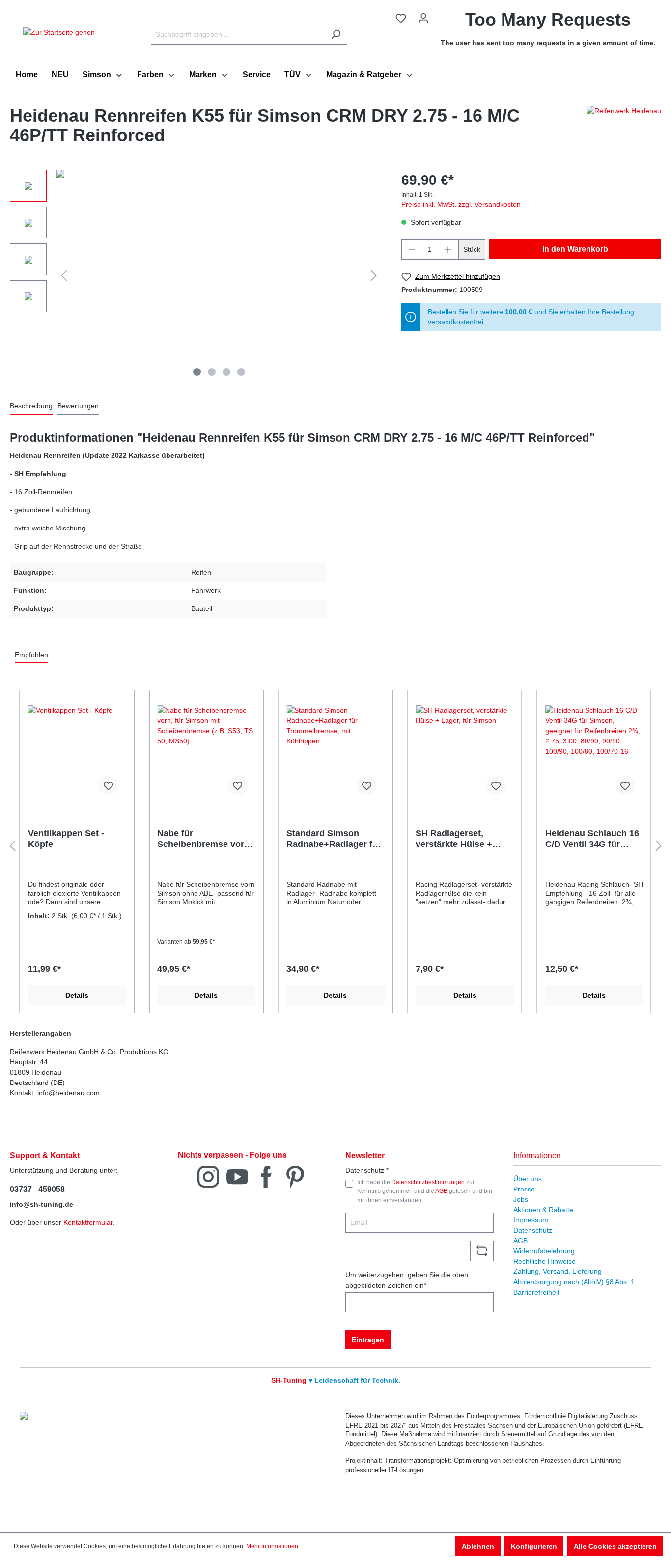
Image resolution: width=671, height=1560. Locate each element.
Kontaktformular (87, 1222)
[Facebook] (266, 1176)
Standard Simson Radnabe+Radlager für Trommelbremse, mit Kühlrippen (333, 838)
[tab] (31, 406)
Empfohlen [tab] (31, 655)
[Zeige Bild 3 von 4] (226, 372)
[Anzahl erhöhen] (448, 249)
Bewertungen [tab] (78, 406)
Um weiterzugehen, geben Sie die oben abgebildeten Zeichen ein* (406, 1280)
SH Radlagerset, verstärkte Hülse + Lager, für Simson (454, 838)
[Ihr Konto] (423, 18)
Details (76, 995)
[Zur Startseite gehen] (59, 32)
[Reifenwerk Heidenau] (624, 128)
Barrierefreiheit (536, 1292)
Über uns (527, 1179)
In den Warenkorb (575, 249)
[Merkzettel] (401, 18)
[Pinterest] (295, 1176)
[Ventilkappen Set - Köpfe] (77, 754)
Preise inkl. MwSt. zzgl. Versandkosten (461, 204)
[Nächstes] (373, 275)
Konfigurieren (534, 1546)
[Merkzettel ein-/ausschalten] (108, 785)
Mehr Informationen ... (275, 1546)
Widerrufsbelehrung (544, 1251)
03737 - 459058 (37, 1189)
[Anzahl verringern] (411, 249)
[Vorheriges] (63, 275)
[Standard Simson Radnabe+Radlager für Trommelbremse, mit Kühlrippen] (335, 754)
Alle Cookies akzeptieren (615, 1546)
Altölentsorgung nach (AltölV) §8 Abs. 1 (574, 1282)
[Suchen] (335, 35)
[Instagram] (208, 1176)
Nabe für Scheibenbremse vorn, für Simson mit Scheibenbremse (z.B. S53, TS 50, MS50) (204, 838)
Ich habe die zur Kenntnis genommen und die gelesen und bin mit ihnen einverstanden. (424, 1191)
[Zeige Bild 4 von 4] (241, 372)
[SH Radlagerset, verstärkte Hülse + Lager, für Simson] (464, 754)
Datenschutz (532, 1230)
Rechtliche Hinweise (544, 1261)
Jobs (520, 1199)
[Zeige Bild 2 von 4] (212, 372)
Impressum (530, 1220)
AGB (441, 1191)
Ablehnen (478, 1546)
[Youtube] (237, 1176)
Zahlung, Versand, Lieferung (557, 1271)
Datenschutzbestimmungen (428, 1182)
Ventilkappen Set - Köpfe (66, 838)
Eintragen (368, 1340)
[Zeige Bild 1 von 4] (197, 372)
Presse (524, 1189)
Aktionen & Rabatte (543, 1210)
